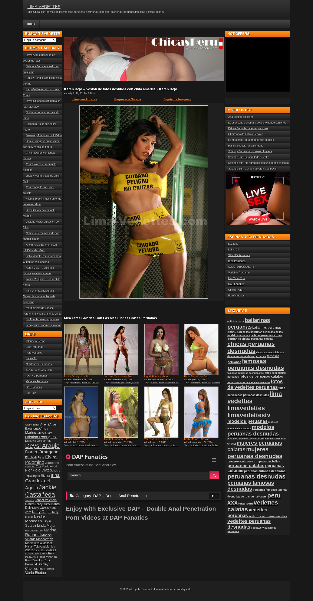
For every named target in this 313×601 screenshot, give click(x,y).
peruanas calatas (245, 465)
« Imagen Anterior (84, 99)
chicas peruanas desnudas (81, 383)
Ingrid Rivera (41, 475)
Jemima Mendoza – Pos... (119, 376)
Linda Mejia (46, 525)
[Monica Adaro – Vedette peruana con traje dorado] (83, 412)
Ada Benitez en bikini (240, 116)
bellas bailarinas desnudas (201, 446)
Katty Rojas (42, 512)
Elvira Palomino (41, 459)
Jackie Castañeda (40, 491)
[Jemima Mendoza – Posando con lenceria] (123, 349)
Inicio (31, 23)
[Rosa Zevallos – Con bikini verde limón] (203, 349)
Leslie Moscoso (35, 518)
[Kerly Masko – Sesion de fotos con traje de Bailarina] (203, 412)
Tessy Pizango (46, 569)
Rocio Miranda (47, 556)
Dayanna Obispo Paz (38, 440)
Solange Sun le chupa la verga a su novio (252, 168)
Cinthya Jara (44, 432)
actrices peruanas (160, 445)
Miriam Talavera (35, 546)
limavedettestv (248, 415)
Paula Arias (31, 557)
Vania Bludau (35, 573)
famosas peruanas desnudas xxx (245, 373)
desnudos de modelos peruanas (246, 356)
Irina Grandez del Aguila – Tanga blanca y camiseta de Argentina (39, 296)
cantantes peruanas (121, 382)
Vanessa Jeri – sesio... (157, 439)
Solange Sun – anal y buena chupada (250, 151)
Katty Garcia (40, 507)
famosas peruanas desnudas (255, 364)
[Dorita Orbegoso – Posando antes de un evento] (83, 349)
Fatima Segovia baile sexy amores (248, 128)
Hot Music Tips (236, 278)
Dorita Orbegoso (42, 451)
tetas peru (245, 503)
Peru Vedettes (34, 352)
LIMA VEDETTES (43, 6)
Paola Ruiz (47, 553)
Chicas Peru (235, 289)
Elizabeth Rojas (35, 457)
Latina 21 (31, 358)
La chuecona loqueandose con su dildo (251, 139)
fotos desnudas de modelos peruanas (248, 382)
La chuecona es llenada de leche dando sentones (257, 122)
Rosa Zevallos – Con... (197, 376)
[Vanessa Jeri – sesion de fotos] (163, 412)
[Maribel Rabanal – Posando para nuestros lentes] (123, 412)
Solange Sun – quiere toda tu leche (248, 157)
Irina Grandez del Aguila (42, 481)
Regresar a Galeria (127, 99)
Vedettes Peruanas (37, 381)
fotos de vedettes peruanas (255, 384)
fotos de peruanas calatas (261, 376)
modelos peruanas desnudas (253, 430)
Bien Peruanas (34, 346)
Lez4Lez (31, 392)
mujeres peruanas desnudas (254, 452)
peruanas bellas (269, 461)
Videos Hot (241, 110)
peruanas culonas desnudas (265, 471)
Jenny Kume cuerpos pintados (43, 325)
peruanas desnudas (256, 476)
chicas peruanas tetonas (270, 352)
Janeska (29, 500)
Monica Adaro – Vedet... (77, 439)
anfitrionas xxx (235, 321)
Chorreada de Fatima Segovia (245, 134)
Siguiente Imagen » (177, 99)
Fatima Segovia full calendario (245, 145)
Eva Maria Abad (46, 466)
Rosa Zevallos (34, 560)
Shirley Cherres (37, 566)
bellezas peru (259, 335)
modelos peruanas (247, 421)
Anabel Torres (32, 424)
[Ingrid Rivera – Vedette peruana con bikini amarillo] (163, 349)
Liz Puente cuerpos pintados (42, 319)
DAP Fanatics (34, 387)
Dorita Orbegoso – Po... (77, 376)
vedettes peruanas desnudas (249, 524)
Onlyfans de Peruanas (39, 364)
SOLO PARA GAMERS (39, 369)
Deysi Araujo (42, 445)
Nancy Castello (42, 550)
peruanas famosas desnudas (250, 486)
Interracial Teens (35, 341)
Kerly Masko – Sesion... (197, 439)
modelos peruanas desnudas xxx (245, 438)
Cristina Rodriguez (41, 437)
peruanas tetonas (254, 496)
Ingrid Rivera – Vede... (157, 376)
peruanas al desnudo (242, 461)
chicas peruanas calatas (257, 338)
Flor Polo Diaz (37, 470)
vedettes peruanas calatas (267, 516)
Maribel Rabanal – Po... (117, 439)
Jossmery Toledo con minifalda (44, 135)
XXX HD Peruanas (36, 375)
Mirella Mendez (43, 543)
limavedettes (246, 408)
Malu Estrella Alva (34, 530)
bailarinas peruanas (80, 382)
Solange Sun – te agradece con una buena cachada (258, 162)
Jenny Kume (43, 504)
